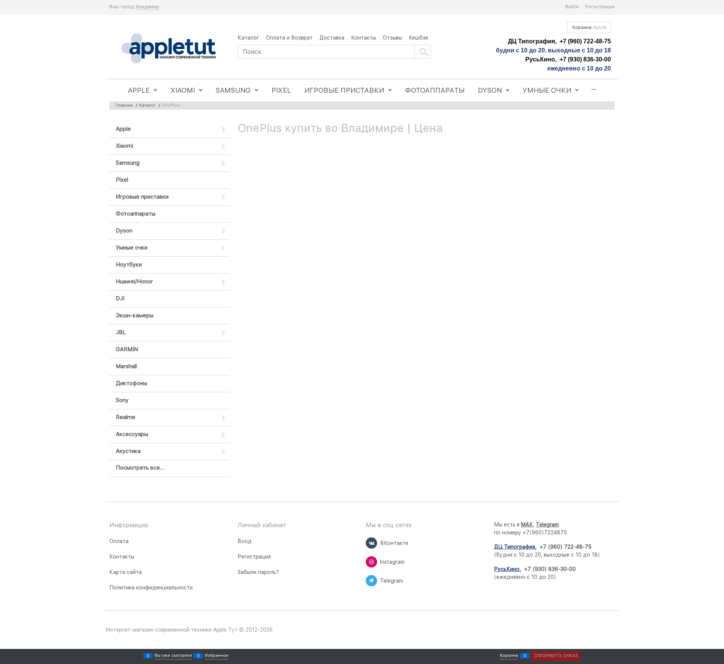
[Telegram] (371, 580)
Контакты (363, 38)
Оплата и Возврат (289, 38)
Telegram (547, 525)
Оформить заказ (556, 655)
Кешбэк (418, 38)
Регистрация (600, 6)
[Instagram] (371, 562)
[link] (147, 7)
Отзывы (392, 38)
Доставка (331, 38)
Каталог (248, 38)
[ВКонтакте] (371, 543)
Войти (572, 6)
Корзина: (589, 27)
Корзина (509, 655)
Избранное (217, 655)
